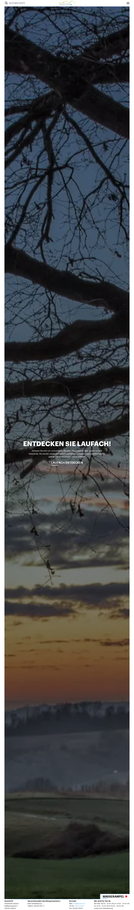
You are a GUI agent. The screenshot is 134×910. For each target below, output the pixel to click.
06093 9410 (79, 906)
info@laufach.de (79, 903)
